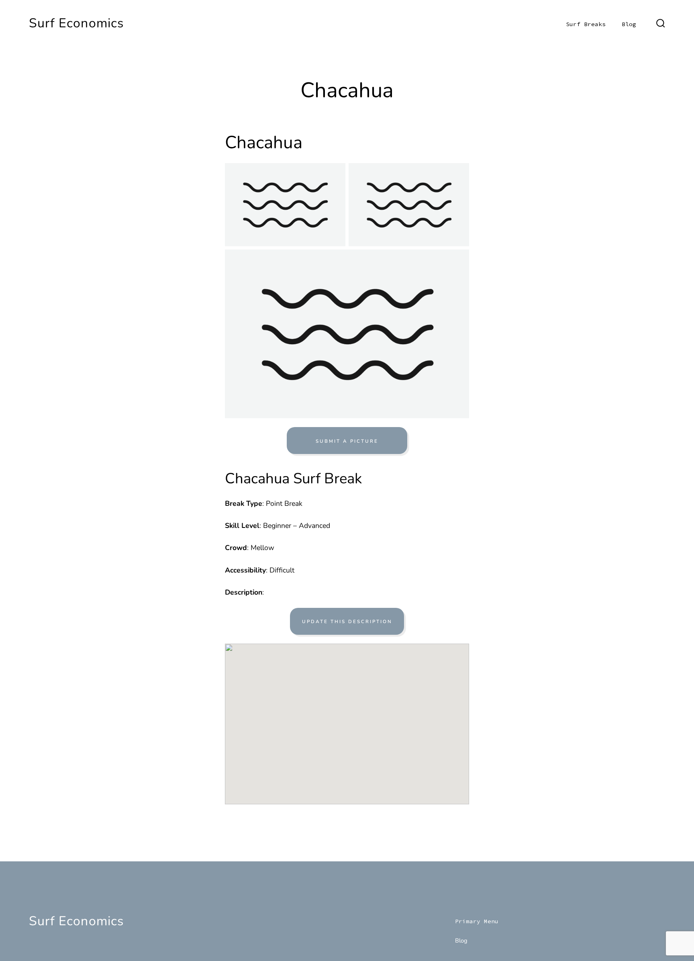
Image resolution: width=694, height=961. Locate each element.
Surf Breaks (586, 24)
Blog (629, 24)
